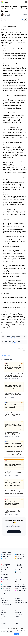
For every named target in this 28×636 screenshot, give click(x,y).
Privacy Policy (10, 631)
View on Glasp (14, 337)
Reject (11, 634)
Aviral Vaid (12, 14)
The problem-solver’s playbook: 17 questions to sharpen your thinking (15, 336)
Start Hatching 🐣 (13, 531)
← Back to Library (7, 355)
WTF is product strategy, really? (12, 341)
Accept (16, 634)
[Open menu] (26, 2)
